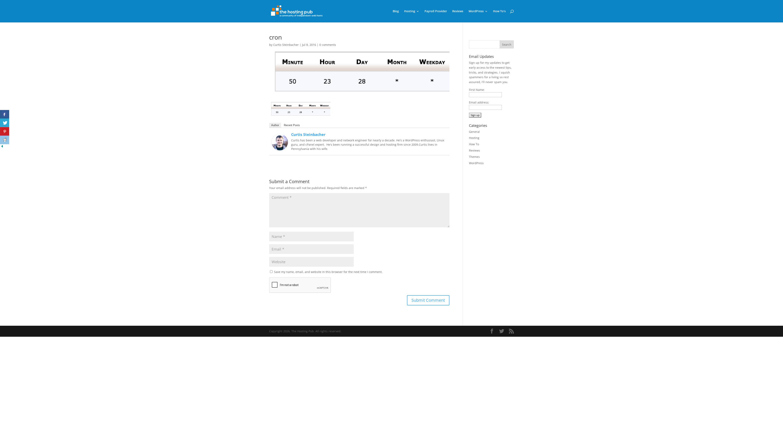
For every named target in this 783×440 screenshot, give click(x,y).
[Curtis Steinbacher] (280, 148)
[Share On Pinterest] (4, 131)
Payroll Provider (436, 11)
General (474, 132)
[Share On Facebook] (4, 114)
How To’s (499, 11)
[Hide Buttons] (2, 147)
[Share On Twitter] (4, 123)
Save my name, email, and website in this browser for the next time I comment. (328, 272)
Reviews (457, 11)
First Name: (477, 90)
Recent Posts (292, 125)
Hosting (409, 11)
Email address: (479, 102)
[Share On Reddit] (4, 140)
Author (275, 125)
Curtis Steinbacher (286, 45)
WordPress (476, 11)
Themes (474, 157)
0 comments (327, 45)
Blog (396, 11)
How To (474, 144)
